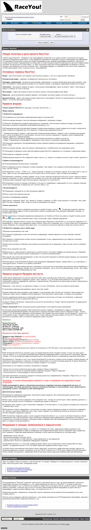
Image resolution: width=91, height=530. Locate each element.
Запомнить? (85, 17)
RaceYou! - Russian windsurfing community (66, 519)
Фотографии (38, 23)
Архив (82, 519)
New (5, 23)
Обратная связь (47, 519)
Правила (48, 23)
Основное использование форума (18, 468)
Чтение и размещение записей (17, 506)
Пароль (62, 19)
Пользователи (82, 23)
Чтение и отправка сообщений (17, 471)
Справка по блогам (9, 478)
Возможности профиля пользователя (19, 469)
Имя (61, 16)
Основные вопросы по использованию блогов (22, 505)
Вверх (87, 519)
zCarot (67, 524)
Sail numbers (15, 23)
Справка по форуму (10, 458)
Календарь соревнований (64, 23)
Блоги (26, 23)
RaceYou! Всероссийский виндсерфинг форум (19, 17)
